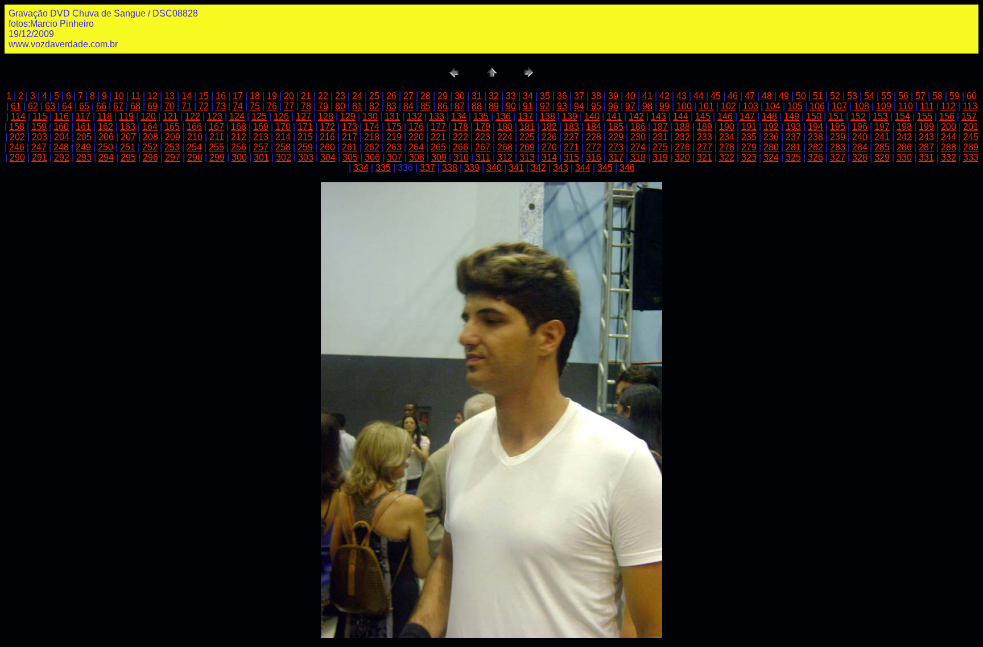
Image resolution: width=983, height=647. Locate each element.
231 (660, 137)
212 (238, 137)
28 (425, 96)
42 (664, 96)
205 (84, 137)
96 (613, 106)
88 (477, 106)
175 (394, 127)
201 (970, 127)
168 (238, 127)
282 (815, 147)
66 (101, 106)
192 (771, 127)
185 (615, 127)
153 (880, 116)
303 (305, 157)
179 (482, 127)
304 (328, 157)
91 (528, 106)
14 (186, 96)
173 (349, 127)
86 (442, 106)
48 (767, 96)
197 (882, 127)
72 (204, 106)
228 (593, 137)
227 (571, 137)
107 (839, 106)
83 (391, 106)
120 (148, 116)
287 (926, 147)
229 (615, 137)
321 (704, 157)
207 (128, 137)
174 (371, 127)
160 (61, 127)
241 (882, 137)
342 (538, 168)
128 (325, 116)
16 (221, 96)
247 (39, 147)
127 (303, 116)
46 (733, 96)
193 (793, 127)
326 (815, 157)
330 (904, 157)
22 (323, 96)
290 (17, 157)
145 (703, 116)
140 (592, 116)
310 (461, 157)
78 (306, 106)
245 (970, 137)
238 (815, 137)
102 (728, 106)
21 (306, 96)
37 (579, 96)
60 (972, 96)
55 (886, 96)
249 (83, 147)
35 (545, 96)
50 (801, 96)
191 (749, 127)
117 (83, 116)
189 (704, 127)
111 (927, 106)
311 (483, 157)
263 (394, 147)
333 (970, 157)
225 (527, 137)
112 (948, 106)
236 (771, 137)
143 (658, 116)
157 (969, 116)
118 (104, 116)
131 (392, 116)
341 (516, 168)
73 (221, 106)
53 (852, 96)
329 (882, 157)
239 (837, 137)
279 (749, 147)
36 (562, 96)
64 (67, 106)
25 (374, 96)
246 (16, 147)
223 (482, 137)
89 (494, 106)
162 (105, 127)
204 (61, 137)
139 (569, 116)
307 (394, 157)
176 (416, 127)
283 (837, 147)
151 (836, 116)
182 (549, 127)
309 (439, 157)
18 (255, 96)
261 (349, 147)
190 (726, 127)
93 (562, 106)
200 (948, 127)
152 (858, 116)
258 (283, 147)
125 (259, 116)
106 (817, 106)
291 (39, 157)
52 (835, 96)
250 (105, 147)
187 (660, 127)
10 (119, 96)
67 (118, 106)
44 (698, 96)
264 (416, 147)
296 (150, 157)
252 (150, 147)
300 (239, 157)
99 (664, 106)
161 (83, 127)
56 (903, 96)
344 (582, 168)
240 (860, 137)
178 (460, 127)
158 (16, 127)
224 (505, 137)
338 (449, 168)
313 (527, 157)
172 (327, 127)
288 (948, 147)
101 (706, 106)
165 (172, 127)
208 (150, 137)
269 (527, 147)
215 (305, 137)
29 (442, 96)
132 (414, 116)
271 (571, 147)
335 (383, 168)
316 (593, 157)
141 (614, 116)
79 (323, 106)
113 (970, 106)
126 (281, 116)
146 (725, 116)
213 (261, 137)
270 (549, 147)
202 (17, 137)
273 (615, 147)
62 (33, 106)
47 (750, 96)
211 (216, 137)
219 (394, 137)
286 (904, 147)
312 (505, 157)
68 (135, 106)
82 (374, 106)
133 (436, 116)
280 (771, 147)
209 (172, 137)
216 (327, 137)
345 (605, 168)
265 (438, 147)
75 (255, 106)
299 (217, 157)
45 (716, 96)
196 (860, 127)
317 (615, 157)
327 (837, 157)
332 (948, 157)
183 (571, 127)
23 (340, 96)
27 (408, 96)
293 (84, 157)
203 (39, 137)
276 (682, 147)
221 (438, 137)
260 (327, 147)
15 (204, 96)
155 (924, 116)
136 (503, 116)
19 (272, 96)
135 (481, 116)
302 (283, 157)
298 (195, 157)
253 (172, 147)
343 (560, 168)
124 (237, 116)
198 (904, 127)
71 (186, 106)
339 (472, 168)
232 (682, 137)
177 (438, 127)
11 (136, 96)
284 (860, 147)
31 (477, 96)
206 (106, 137)
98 (647, 106)
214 (283, 137)
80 (340, 106)
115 (39, 116)
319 (660, 157)
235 (749, 137)
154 (902, 116)
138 (547, 116)
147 (747, 116)
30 (460, 96)
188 (682, 127)
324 (771, 157)
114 (18, 116)
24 (357, 96)
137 (525, 116)
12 (152, 96)
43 (681, 96)
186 (638, 127)
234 (726, 137)
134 (458, 116)
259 (305, 147)
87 (460, 106)
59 (954, 96)
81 (357, 106)
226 (549, 137)
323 (749, 157)
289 (970, 147)
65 (84, 106)
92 (545, 106)
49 (784, 96)
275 (660, 147)
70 (169, 106)
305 (350, 157)
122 (192, 116)
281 (793, 147)
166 (194, 127)
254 (194, 147)
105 (795, 106)
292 (61, 157)
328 (860, 157)
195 (837, 127)
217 (349, 137)
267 (482, 147)
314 (549, 157)
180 (505, 127)
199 (926, 127)
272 (593, 147)
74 (238, 106)
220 (416, 137)
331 (926, 157)
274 (638, 147)
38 (596, 96)
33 (511, 96)
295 (128, 157)
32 (494, 96)
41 (647, 96)
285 (882, 147)
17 (238, 96)
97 (630, 106)
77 (289, 106)
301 (261, 157)
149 (791, 116)
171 (305, 127)
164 (150, 127)
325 (793, 157)
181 (527, 127)
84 (408, 106)
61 (16, 106)
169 (261, 127)
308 (416, 157)
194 (815, 127)
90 (511, 106)
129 (348, 116)
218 (371, 137)
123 (214, 116)
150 (813, 116)
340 (494, 168)
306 (372, 157)
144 (680, 116)
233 (704, 137)
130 (370, 116)
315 (571, 157)
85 (425, 106)
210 (195, 137)
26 (391, 96)
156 (947, 116)
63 (50, 106)
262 (371, 147)
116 (61, 116)
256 (238, 147)
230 (638, 137)
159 (39, 127)
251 (127, 147)
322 (726, 157)
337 (427, 168)
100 (684, 106)
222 (460, 137)
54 (869, 96)
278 (726, 147)
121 (170, 116)
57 (920, 96)
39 (613, 96)
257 (261, 147)
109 (883, 106)
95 (596, 106)
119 (126, 116)
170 (283, 127)
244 (948, 137)
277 (704, 147)
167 (216, 127)
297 (172, 157)
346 (627, 168)
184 (593, 127)
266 (460, 147)
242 (904, 137)
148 (769, 116)
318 (638, 157)
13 (169, 96)
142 (636, 116)
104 (772, 106)
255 (216, 147)
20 (289, 96)
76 (272, 106)
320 (682, 157)
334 (361, 168)
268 (505, 147)
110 (905, 106)
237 (793, 137)
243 (926, 137)
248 (61, 147)
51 (818, 96)
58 (937, 96)
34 (528, 96)
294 (106, 157)
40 (630, 96)
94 (579, 106)
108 (861, 106)
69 (152, 106)
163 (127, 127)
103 (750, 106)
